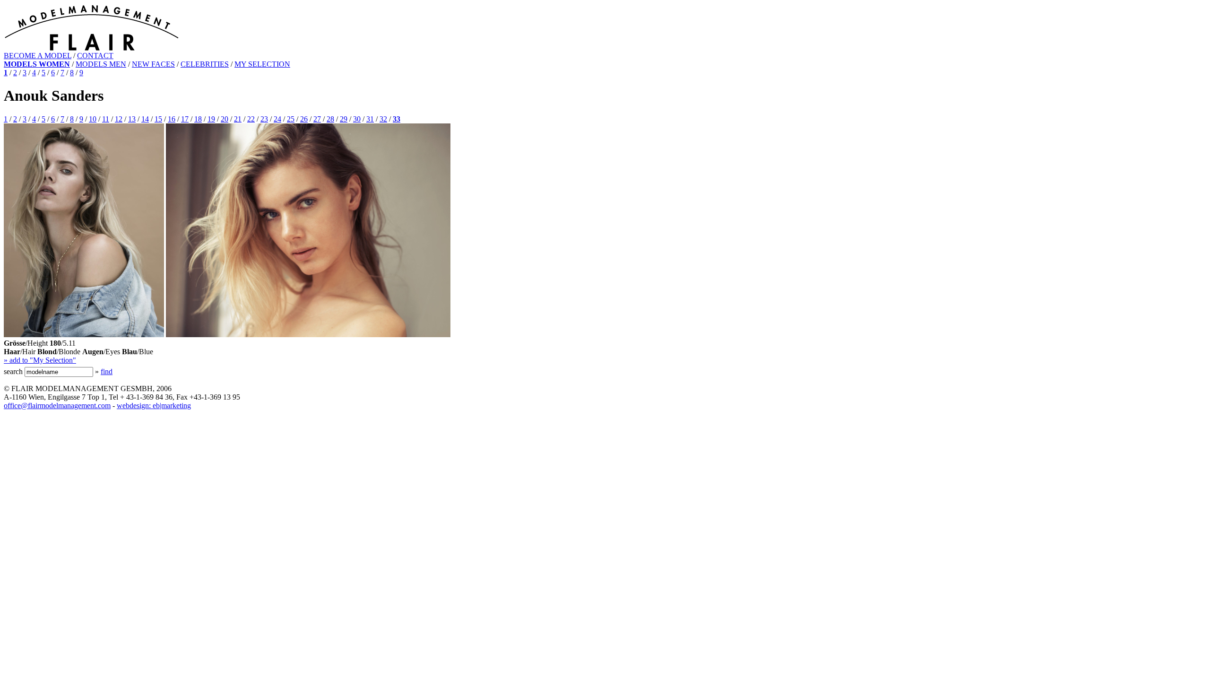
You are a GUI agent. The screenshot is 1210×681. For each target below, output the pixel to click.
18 (198, 119)
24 (277, 119)
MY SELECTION (262, 64)
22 (251, 119)
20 (224, 119)
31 (370, 119)
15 (158, 119)
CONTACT (95, 56)
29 (343, 119)
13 (132, 119)
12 (118, 119)
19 (211, 119)
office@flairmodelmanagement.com (57, 406)
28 (330, 119)
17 (185, 119)
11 (105, 119)
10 (92, 119)
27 (317, 119)
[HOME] (91, 49)
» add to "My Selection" (40, 360)
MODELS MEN (101, 64)
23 (264, 119)
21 (238, 119)
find (106, 371)
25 (290, 119)
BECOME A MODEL (37, 56)
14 (145, 119)
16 (171, 119)
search (13, 371)
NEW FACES (153, 64)
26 (304, 119)
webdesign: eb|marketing (154, 406)
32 (383, 119)
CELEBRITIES (205, 64)
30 (357, 119)
